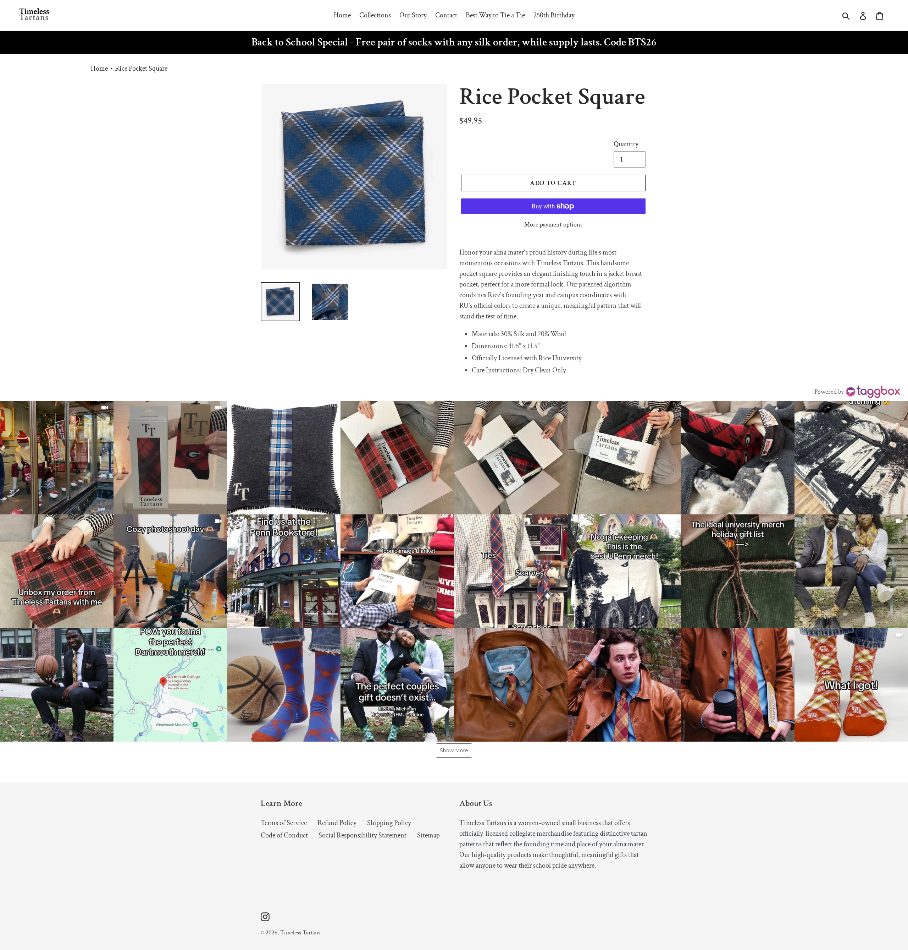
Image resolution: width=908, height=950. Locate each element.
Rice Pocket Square (141, 68)
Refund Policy (336, 823)
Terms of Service (284, 823)
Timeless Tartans (300, 933)
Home (99, 68)
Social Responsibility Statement (362, 835)
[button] (57, 457)
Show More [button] (454, 750)
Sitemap (428, 835)
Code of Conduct (284, 835)
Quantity (626, 144)
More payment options (553, 224)
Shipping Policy (389, 823)
